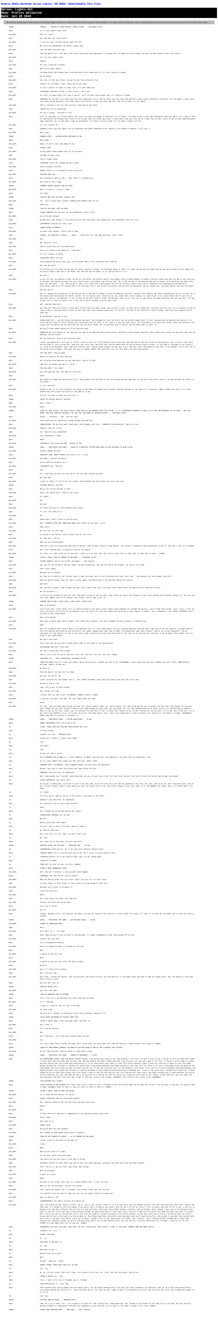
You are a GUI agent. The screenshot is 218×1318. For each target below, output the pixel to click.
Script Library (42, 3)
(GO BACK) (60, 3)
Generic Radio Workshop (16, 3)
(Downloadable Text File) (84, 3)
